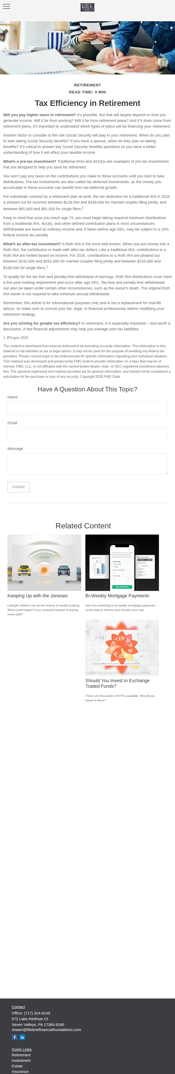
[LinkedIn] (22, 1037)
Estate (17, 1066)
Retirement (21, 1055)
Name (12, 397)
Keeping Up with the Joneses (37, 595)
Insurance (20, 1072)
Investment (21, 1060)
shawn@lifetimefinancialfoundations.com (46, 1030)
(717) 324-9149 (37, 1013)
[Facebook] (15, 1037)
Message (15, 448)
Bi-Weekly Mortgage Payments (117, 595)
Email (12, 423)
